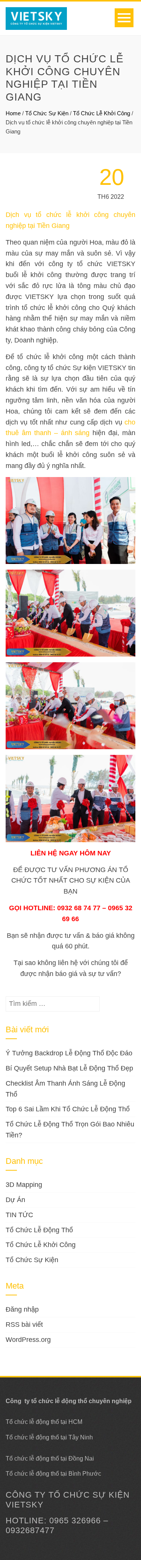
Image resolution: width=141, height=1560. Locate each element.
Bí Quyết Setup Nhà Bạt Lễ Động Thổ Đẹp (69, 1068)
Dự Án (15, 1200)
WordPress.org (28, 1339)
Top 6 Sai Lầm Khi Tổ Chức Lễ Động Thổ (68, 1109)
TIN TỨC (19, 1215)
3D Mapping (24, 1184)
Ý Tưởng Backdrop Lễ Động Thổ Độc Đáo (69, 1053)
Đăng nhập (22, 1309)
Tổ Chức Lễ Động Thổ (39, 1230)
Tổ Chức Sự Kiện (46, 113)
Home (13, 113)
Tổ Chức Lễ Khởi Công (101, 113)
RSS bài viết (24, 1324)
